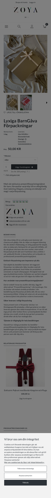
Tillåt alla (25, 483)
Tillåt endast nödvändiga (25, 469)
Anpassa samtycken (25, 476)
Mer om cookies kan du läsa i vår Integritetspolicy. (24, 462)
